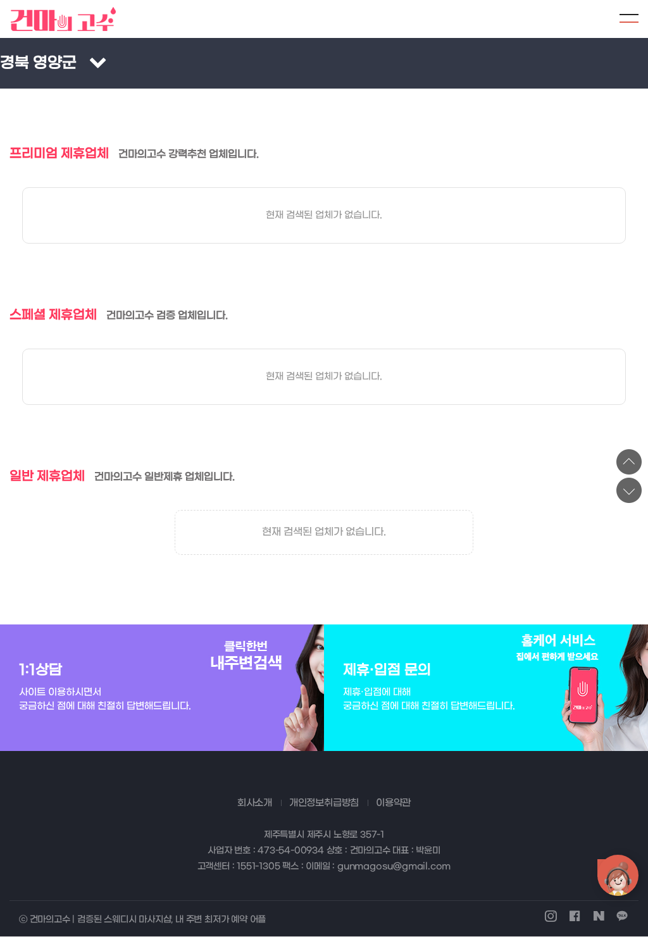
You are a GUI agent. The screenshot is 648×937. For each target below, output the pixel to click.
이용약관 (393, 803)
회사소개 (254, 803)
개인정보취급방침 (324, 803)
